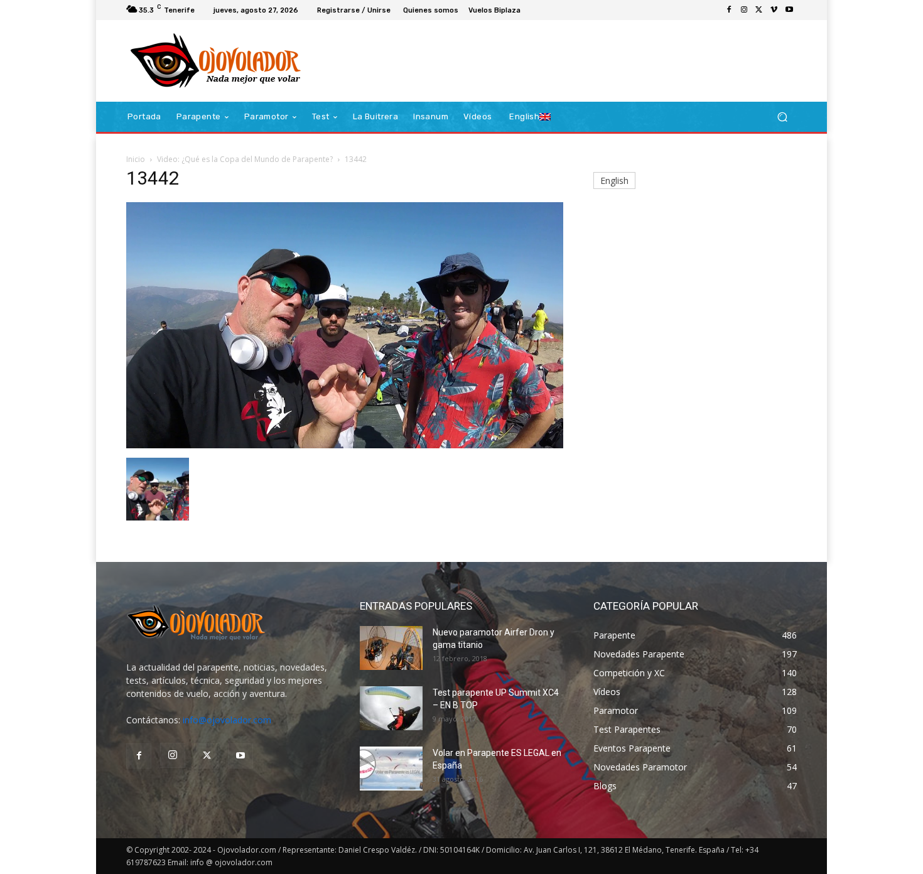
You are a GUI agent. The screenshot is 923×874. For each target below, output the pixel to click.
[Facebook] (729, 10)
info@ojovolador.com (227, 720)
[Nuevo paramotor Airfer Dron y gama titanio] (391, 648)
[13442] (344, 445)
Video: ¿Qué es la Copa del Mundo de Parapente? (245, 159)
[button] (782, 117)
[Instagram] (744, 10)
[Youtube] (789, 10)
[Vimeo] (774, 10)
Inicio (135, 159)
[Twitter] (759, 10)
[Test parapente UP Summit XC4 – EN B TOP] (391, 708)
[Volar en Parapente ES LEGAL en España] (391, 768)
